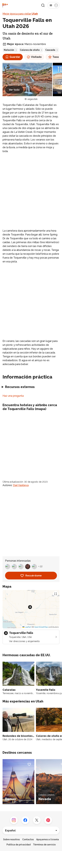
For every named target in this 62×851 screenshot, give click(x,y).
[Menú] (53, 5)
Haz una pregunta (13, 395)
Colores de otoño (30, 50)
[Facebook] (25, 820)
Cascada (50, 50)
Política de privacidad (19, 844)
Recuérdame (33, 575)
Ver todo (14, 89)
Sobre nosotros (11, 839)
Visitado (36, 56)
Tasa (55, 56)
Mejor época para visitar (20, 13)
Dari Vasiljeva (21, 485)
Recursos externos (20, 387)
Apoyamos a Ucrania (47, 839)
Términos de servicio (44, 844)
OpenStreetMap (41, 627)
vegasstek (32, 99)
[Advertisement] (31, 188)
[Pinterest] (48, 820)
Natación (9, 50)
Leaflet (27, 627)
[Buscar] (43, 5)
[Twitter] (37, 820)
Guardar (15, 56)
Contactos (28, 839)
